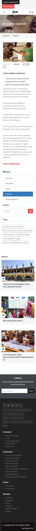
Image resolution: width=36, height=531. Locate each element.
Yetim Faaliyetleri (12, 461)
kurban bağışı (18, 414)
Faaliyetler (9, 183)
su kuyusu (6, 410)
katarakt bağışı (21, 421)
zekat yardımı (19, 226)
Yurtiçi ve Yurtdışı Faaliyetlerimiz (17, 469)
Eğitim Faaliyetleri (12, 463)
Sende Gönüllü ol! (12, 199)
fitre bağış (16, 234)
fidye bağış (25, 234)
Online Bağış (8, 6)
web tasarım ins (27, 528)
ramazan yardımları (10, 418)
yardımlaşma (16, 410)
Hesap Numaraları (12, 435)
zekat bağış (7, 234)
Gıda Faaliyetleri (11, 471)
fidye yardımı (17, 230)
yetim (30, 421)
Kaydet (31, 391)
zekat (5, 425)
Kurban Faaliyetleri (12, 458)
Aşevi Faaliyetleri (12, 466)
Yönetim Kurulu (11, 443)
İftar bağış (16, 238)
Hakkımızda (10, 446)
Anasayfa (5, 36)
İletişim (8, 511)
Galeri (8, 189)
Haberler (16, 36)
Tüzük (8, 438)
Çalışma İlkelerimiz (12, 441)
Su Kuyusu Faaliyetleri (14, 455)
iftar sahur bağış (8, 242)
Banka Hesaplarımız (11, 2)
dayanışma (26, 410)
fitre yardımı (7, 230)
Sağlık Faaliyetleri (12, 474)
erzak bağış (28, 230)
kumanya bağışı (8, 421)
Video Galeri (10, 488)
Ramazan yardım (22, 242)
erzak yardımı (8, 226)
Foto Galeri (10, 486)
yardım (20, 418)
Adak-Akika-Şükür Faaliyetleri (16, 477)
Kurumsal (9, 178)
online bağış (7, 414)
